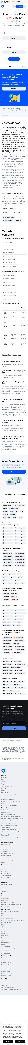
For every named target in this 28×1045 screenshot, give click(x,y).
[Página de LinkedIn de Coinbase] (6, 979)
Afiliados (3, 781)
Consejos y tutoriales (7, 821)
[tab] (4, 67)
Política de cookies (6, 797)
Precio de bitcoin (6, 957)
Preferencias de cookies (8, 799)
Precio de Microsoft (6, 973)
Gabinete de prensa (6, 786)
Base (2, 913)
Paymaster (4, 929)
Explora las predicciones (8, 880)
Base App (3, 869)
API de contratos (5, 953)
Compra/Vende (5, 867)
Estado (3, 862)
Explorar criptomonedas (7, 810)
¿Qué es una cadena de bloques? (10, 832)
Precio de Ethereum (6, 960)
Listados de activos (6, 884)
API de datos (4, 933)
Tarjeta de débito (6, 878)
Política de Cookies (8, 1034)
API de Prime (4, 951)
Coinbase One (5, 871)
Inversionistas (5, 790)
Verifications (4, 935)
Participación (5, 898)
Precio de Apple (5, 971)
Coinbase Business (6, 887)
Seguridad (4, 788)
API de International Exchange (9, 948)
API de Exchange (5, 946)
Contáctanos (4, 847)
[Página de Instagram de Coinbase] (10, 979)
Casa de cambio (5, 900)
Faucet (3, 944)
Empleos (3, 779)
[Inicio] (2, 6)
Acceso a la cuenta (6, 858)
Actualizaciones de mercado (9, 825)
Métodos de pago (6, 855)
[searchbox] (14, 52)
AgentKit (3, 940)
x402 (2, 924)
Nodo (2, 937)
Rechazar (8, 1041)
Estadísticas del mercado (8, 814)
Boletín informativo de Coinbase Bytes (11, 816)
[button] (25, 6)
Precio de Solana (6, 962)
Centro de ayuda (5, 844)
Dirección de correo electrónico (9, 720)
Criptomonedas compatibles (9, 860)
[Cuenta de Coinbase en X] (1, 979)
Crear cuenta (4, 849)
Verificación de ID (6, 851)
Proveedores (4, 792)
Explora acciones (6, 812)
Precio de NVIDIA (6, 969)
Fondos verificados (6, 907)
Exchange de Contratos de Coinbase (11, 904)
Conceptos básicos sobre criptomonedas (12, 818)
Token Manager (5, 891)
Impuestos (4, 840)
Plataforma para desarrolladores (10, 911)
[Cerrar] (24, 1025)
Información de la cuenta (8, 853)
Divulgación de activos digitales (10, 805)
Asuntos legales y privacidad (9, 795)
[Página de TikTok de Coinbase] (14, 979)
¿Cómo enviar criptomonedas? (9, 838)
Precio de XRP (5, 964)
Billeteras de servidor (7, 916)
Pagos (3, 889)
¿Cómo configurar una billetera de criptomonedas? (10, 834)
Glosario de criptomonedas (8, 823)
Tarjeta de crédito (6, 875)
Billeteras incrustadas (7, 918)
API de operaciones (6, 927)
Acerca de (4, 777)
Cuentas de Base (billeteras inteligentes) (12, 920)
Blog (2, 784)
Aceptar (20, 1041)
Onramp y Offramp (6, 922)
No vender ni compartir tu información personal (11, 802)
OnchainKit (4, 931)
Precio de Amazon (6, 975)
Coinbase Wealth (6, 873)
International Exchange (7, 902)
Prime (3, 896)
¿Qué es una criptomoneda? (8, 829)
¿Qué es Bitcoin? (5, 827)
